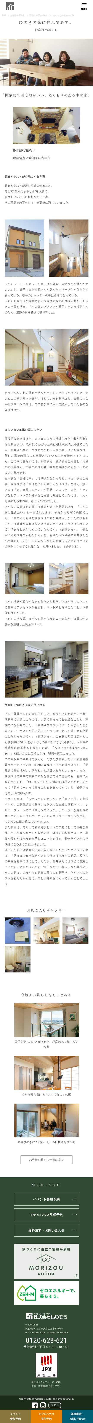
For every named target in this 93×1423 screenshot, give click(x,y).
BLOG (55, 1405)
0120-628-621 (46, 1340)
